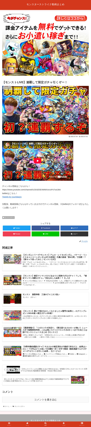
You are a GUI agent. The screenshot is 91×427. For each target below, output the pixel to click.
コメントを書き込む (45, 399)
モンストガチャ (9, 217)
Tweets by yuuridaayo (12, 197)
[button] (84, 273)
